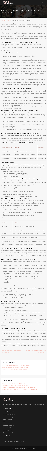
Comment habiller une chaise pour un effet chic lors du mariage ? (35, 351)
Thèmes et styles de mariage (7, 20)
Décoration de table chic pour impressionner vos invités (13, 371)
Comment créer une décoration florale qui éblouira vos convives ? (15, 385)
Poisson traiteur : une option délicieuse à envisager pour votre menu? (16, 365)
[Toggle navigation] (42, 2)
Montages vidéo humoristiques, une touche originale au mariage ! (15, 369)
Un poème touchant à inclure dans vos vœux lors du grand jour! (15, 367)
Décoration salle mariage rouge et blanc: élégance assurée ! (14, 383)
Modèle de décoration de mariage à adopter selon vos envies (11, 351)
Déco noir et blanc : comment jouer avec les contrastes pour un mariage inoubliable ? (19, 389)
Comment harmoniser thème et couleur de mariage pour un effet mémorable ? (18, 387)
